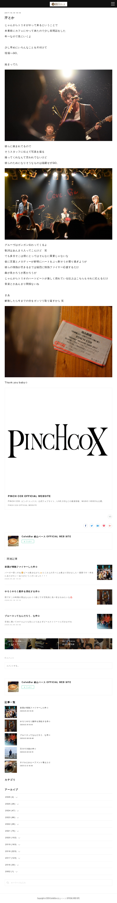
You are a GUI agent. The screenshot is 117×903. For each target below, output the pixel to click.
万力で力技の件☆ (28, 748)
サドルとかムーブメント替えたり (35, 762)
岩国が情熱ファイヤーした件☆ (21, 566)
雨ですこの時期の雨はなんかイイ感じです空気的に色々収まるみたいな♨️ (39, 597)
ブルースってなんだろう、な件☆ (22, 615)
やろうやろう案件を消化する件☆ (22, 591)
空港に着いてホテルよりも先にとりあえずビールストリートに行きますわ (38, 621)
